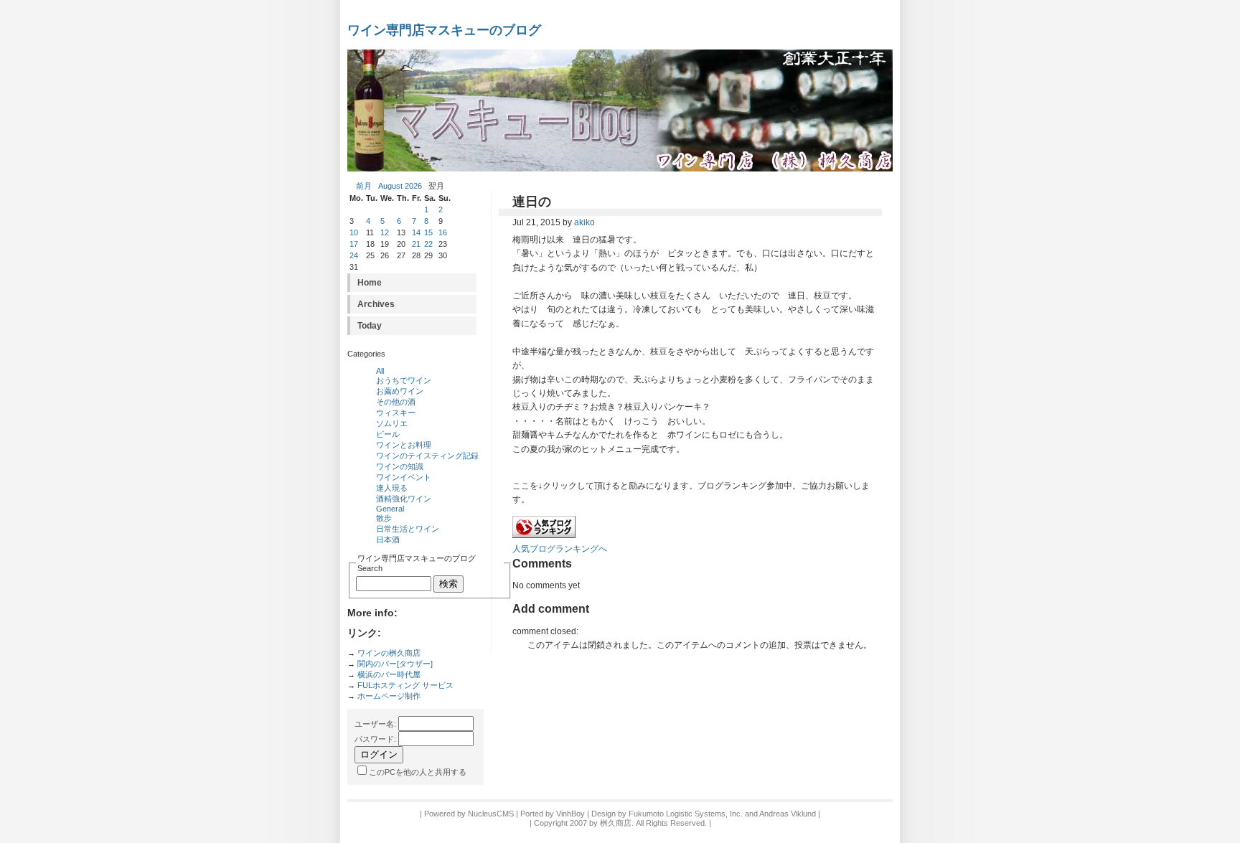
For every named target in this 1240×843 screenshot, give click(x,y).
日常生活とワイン (407, 528)
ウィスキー (395, 412)
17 (353, 244)
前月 (364, 186)
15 (428, 232)
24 (353, 255)
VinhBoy (570, 813)
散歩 (384, 518)
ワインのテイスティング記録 (427, 455)
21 (416, 244)
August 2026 (400, 186)
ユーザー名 (374, 724)
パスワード (374, 739)
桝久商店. (617, 823)
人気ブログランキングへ (559, 549)
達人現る (392, 488)
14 (416, 232)
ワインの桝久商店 (389, 653)
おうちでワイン (403, 380)
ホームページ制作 (389, 696)
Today (369, 326)
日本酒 (388, 539)
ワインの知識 (399, 466)
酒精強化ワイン (403, 498)
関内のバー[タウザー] (395, 663)
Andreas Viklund (787, 813)
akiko (584, 222)
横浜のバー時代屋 (389, 674)
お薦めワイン (399, 391)
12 (384, 232)
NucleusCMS (491, 813)
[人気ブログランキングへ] (544, 535)
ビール (388, 434)
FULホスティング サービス (405, 685)
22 (428, 244)
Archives (376, 304)
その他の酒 (395, 401)
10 (353, 232)
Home (369, 283)
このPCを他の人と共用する (417, 772)
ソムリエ (392, 423)
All (380, 371)
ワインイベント (403, 477)
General (390, 508)
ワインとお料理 (403, 445)
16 (442, 232)
